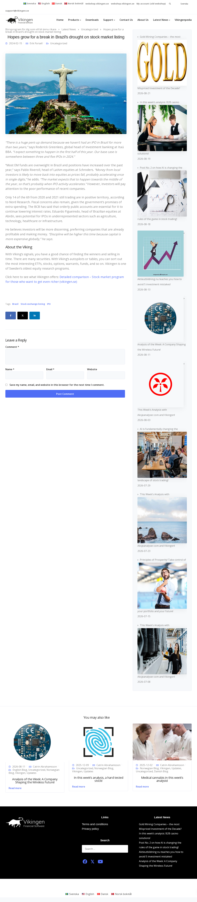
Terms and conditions (95, 824)
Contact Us (126, 20)
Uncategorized (58, 43)
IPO (49, 304)
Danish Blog (161, 771)
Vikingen (20, 773)
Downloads (92, 20)
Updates (31, 773)
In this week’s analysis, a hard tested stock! (98, 779)
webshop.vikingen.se (97, 3)
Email (50, 369)
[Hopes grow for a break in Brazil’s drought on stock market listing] (66, 93)
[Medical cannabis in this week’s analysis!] (162, 741)
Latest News (160, 20)
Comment (12, 347)
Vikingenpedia (183, 20)
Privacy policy (90, 828)
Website (92, 369)
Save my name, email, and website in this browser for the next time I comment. (57, 385)
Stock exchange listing (33, 304)
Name (9, 369)
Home (60, 20)
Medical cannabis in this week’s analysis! (162, 779)
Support (108, 20)
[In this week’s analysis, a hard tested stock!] (98, 741)
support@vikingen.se (17, 10)
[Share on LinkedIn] (34, 315)
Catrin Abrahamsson (45, 766)
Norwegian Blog (103, 768)
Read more (15, 788)
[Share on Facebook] (10, 315)
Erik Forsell (36, 43)
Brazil (15, 304)
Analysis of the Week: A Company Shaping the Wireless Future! (34, 780)
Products (73, 20)
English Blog (20, 770)
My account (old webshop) (151, 3)
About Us (143, 20)
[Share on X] (22, 315)
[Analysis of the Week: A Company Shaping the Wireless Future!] (32, 742)
